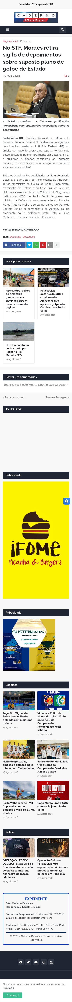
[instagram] (44, 962)
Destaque (25, 41)
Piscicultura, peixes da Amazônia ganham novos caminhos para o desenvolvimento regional (18, 299)
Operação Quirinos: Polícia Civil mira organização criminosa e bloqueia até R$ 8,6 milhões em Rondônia (52, 867)
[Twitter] (29, 245)
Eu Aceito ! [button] (12, 995)
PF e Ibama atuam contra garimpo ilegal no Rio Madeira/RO (17, 350)
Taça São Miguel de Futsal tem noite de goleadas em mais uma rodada (17, 718)
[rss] (51, 962)
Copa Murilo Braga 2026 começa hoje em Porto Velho (52, 806)
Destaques (29, 236)
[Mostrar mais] (57, 245)
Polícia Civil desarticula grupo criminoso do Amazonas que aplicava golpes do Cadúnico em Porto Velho (52, 301)
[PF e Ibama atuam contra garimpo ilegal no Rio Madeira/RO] (18, 331)
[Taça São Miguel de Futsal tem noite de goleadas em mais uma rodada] (19, 700)
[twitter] (28, 962)
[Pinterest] (43, 245)
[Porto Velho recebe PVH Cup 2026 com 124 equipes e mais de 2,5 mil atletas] (19, 790)
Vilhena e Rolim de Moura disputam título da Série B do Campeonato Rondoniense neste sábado (51, 722)
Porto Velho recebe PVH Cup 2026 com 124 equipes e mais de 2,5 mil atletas (19, 808)
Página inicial (10, 41)
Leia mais (8, 988)
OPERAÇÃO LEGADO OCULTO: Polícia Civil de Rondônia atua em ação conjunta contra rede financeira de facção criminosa (18, 869)
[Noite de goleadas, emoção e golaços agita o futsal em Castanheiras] (19, 749)
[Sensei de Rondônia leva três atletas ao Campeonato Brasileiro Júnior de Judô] (53, 749)
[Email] (50, 245)
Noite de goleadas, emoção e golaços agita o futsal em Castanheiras (18, 765)
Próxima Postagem (56, 397)
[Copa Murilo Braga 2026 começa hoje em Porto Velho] (53, 790)
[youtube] (36, 962)
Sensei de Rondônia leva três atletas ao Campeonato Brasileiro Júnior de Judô (53, 766)
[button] (7, 30)
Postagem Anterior (15, 397)
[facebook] (21, 962)
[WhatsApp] (36, 245)
